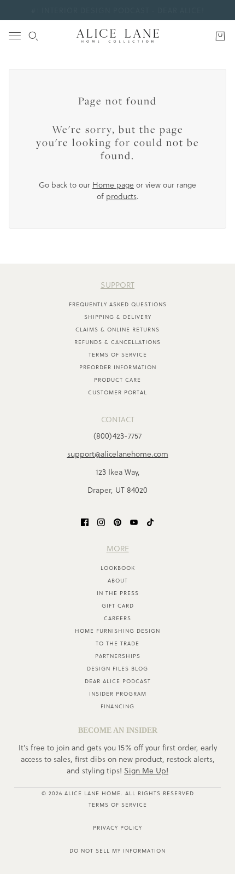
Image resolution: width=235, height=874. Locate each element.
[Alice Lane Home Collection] (118, 36)
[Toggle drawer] (15, 35)
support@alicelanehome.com (117, 453)
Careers (117, 618)
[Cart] (220, 36)
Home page (113, 184)
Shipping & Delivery (117, 317)
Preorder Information (117, 367)
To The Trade (117, 643)
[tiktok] (150, 521)
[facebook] (85, 521)
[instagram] (101, 521)
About (118, 580)
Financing (117, 706)
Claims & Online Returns (117, 329)
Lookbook (118, 568)
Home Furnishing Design (117, 630)
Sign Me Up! (146, 770)
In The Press (118, 593)
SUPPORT (117, 284)
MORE (118, 548)
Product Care (117, 379)
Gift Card (118, 605)
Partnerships (117, 656)
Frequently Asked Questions (118, 304)
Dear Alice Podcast (118, 681)
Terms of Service (118, 354)
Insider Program (117, 693)
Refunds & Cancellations (117, 342)
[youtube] (134, 521)
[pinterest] (117, 521)
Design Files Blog (117, 668)
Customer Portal (117, 392)
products (121, 196)
